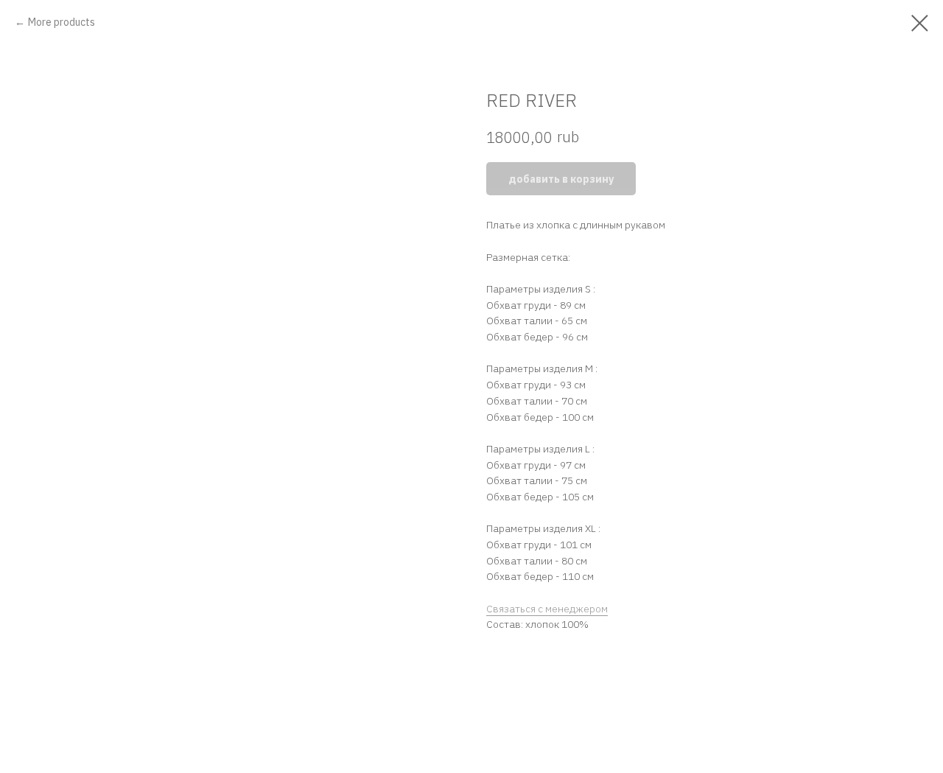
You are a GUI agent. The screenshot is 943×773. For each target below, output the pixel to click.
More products (61, 22)
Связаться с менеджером (547, 608)
